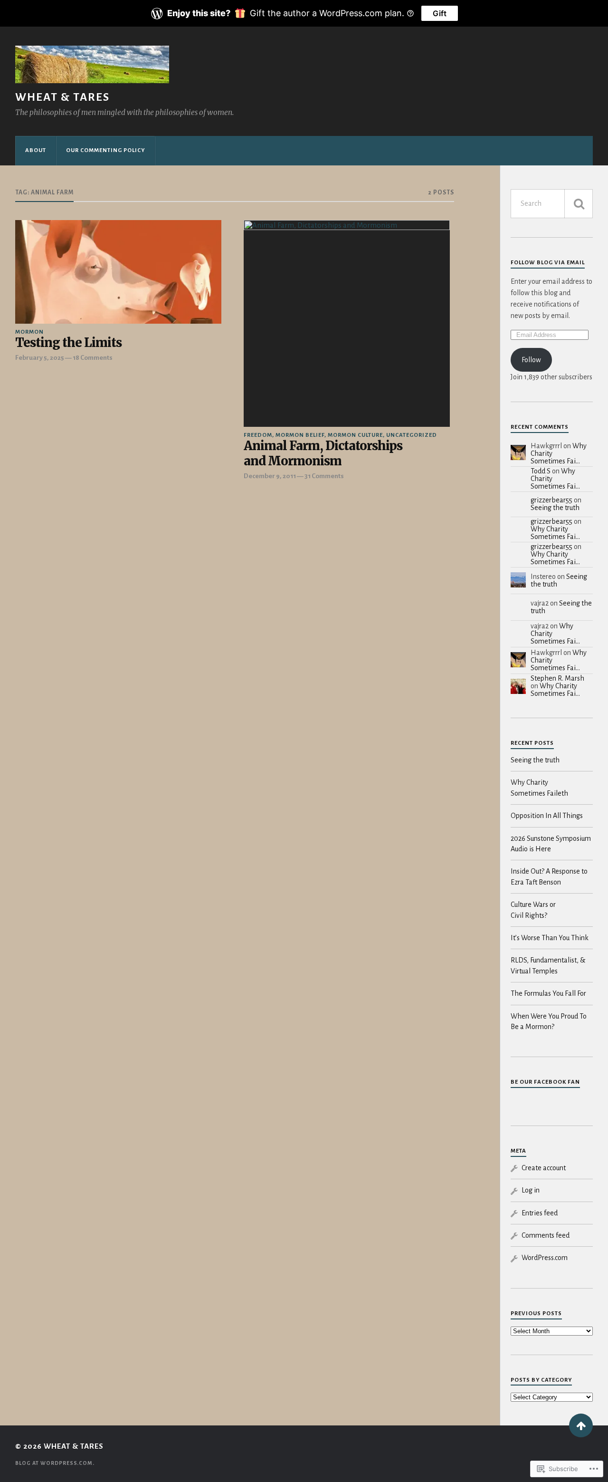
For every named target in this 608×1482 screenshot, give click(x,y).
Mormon (29, 332)
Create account (544, 1168)
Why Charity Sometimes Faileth (539, 788)
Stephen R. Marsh (557, 678)
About (35, 150)
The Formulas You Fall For (548, 993)
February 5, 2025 (39, 357)
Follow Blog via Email (548, 263)
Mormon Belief (300, 435)
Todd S (541, 471)
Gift (439, 13)
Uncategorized (411, 435)
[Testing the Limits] (118, 271)
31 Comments (324, 476)
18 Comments (93, 357)
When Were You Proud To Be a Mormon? (549, 1021)
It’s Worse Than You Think (550, 938)
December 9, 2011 (270, 476)
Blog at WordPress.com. (55, 1463)
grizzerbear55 (551, 500)
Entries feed (540, 1213)
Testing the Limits (68, 343)
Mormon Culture (355, 435)
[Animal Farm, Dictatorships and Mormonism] (347, 323)
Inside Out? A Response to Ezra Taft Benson (549, 876)
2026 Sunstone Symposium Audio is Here (551, 844)
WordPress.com (545, 1257)
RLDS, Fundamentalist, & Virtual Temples (548, 965)
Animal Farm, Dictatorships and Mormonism (323, 454)
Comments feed (546, 1235)
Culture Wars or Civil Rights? (533, 910)
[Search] (578, 203)
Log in (531, 1190)
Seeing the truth (555, 507)
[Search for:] (552, 203)
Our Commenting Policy (105, 150)
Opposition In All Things (547, 815)
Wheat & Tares (62, 97)
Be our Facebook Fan (545, 1082)
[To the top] (581, 1425)
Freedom (258, 435)
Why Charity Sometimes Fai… (555, 532)
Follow (531, 360)
